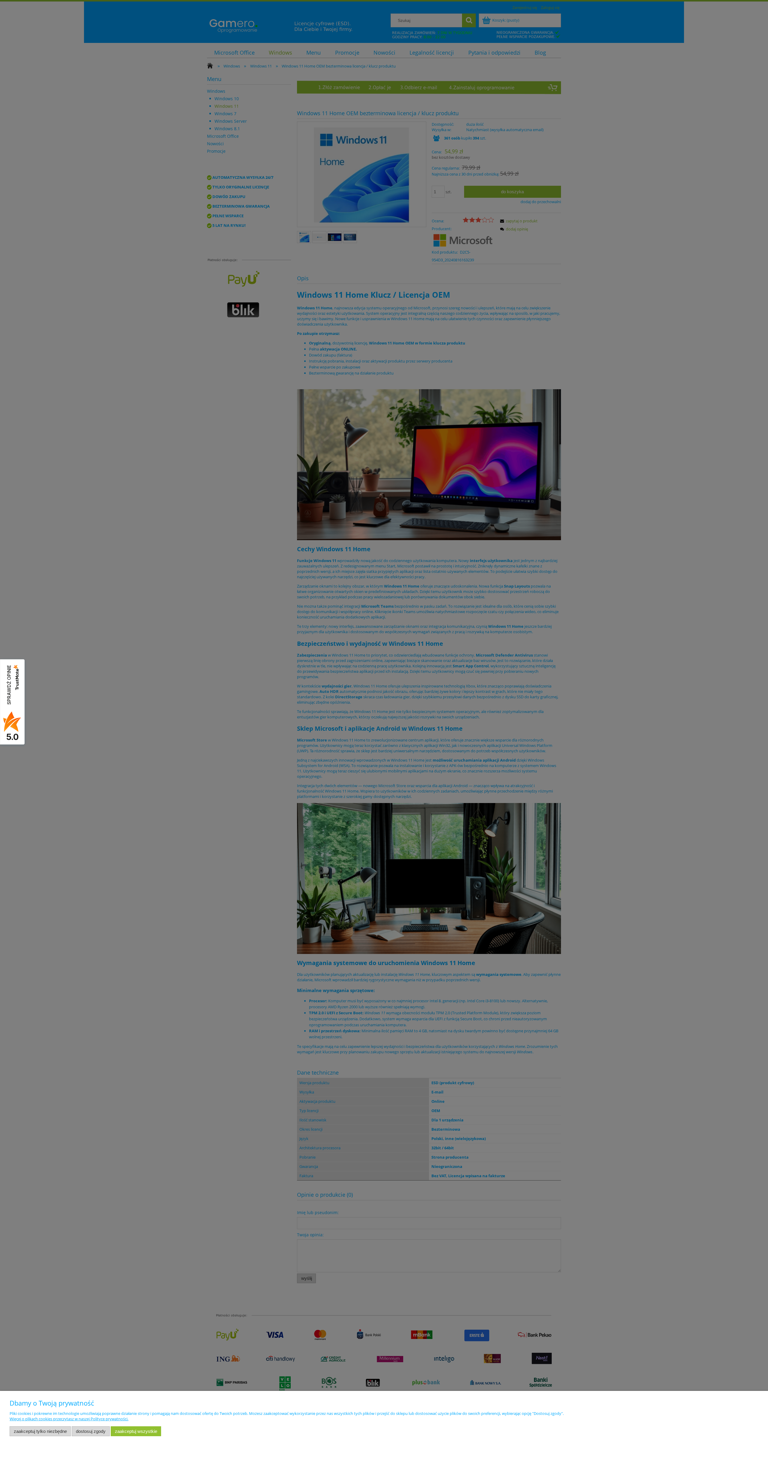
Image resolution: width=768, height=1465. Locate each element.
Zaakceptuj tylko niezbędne (40, 1431)
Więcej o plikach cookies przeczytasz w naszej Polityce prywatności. (69, 1418)
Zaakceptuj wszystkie (136, 1431)
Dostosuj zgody (91, 1431)
